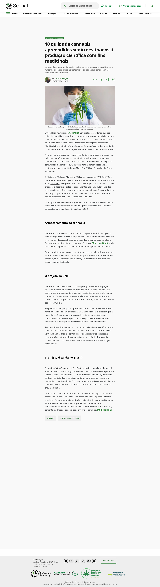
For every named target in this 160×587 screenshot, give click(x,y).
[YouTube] (94, 563)
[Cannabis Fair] (66, 573)
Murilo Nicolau (104, 409)
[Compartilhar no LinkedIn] (107, 80)
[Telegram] (88, 563)
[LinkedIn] (77, 563)
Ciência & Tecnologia (54, 38)
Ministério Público (64, 286)
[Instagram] (83, 563)
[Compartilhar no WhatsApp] (113, 80)
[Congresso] (91, 573)
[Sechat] (33, 6)
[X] (71, 563)
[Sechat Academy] (41, 573)
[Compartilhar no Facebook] (95, 80)
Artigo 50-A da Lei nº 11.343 (68, 368)
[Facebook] (66, 563)
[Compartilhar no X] (101, 80)
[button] (151, 6)
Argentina (74, 132)
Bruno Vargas (62, 78)
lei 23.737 (54, 183)
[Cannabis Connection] (116, 573)
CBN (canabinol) (99, 243)
